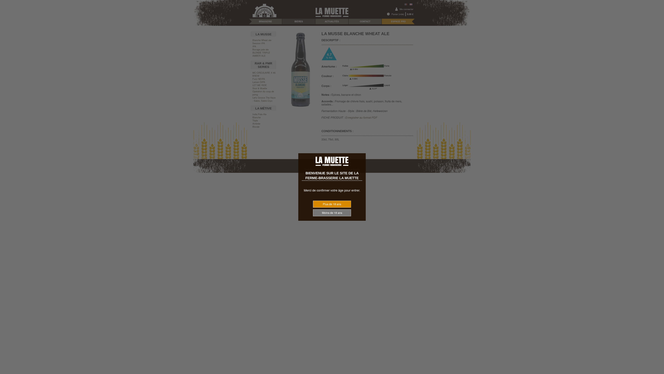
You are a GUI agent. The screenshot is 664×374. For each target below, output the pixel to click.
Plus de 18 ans (332, 204)
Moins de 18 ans (332, 213)
